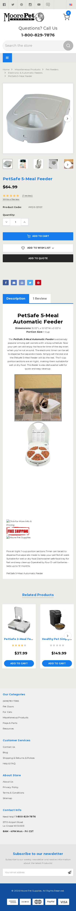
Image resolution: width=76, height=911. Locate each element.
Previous (8, 118)
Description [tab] (15, 298)
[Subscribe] (69, 872)
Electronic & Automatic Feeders (25, 72)
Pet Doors (8, 706)
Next (67, 118)
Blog (5, 752)
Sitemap (7, 798)
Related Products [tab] (38, 595)
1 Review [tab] (40, 298)
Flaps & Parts (10, 723)
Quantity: (9, 214)
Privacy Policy (10, 787)
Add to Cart (40, 236)
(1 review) (27, 195)
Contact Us (9, 746)
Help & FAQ (9, 763)
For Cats (7, 712)
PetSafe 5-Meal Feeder (20, 76)
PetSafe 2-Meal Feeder (21, 639)
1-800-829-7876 (38, 35)
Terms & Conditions (13, 792)
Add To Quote (38, 258)
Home (6, 69)
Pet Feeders (52, 69)
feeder (35, 365)
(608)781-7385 (11, 701)
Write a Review (11, 199)
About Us (8, 781)
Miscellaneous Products (27, 69)
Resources (8, 728)
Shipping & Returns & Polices (19, 758)
